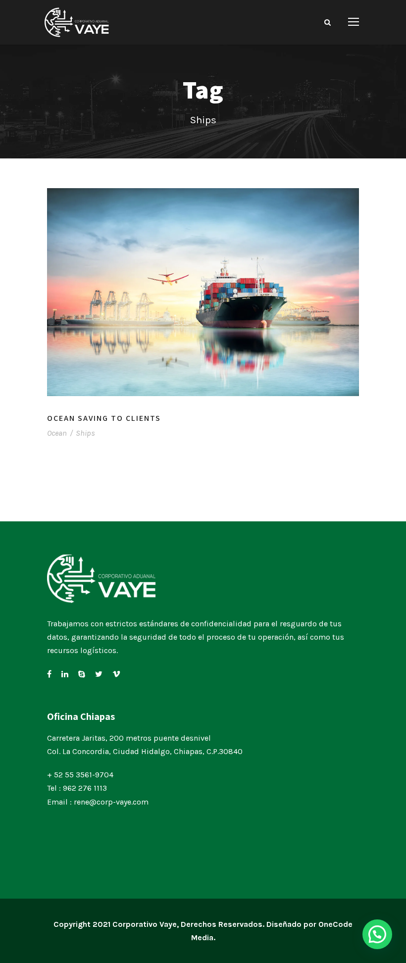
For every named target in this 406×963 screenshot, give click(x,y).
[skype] (81, 674)
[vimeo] (116, 674)
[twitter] (98, 674)
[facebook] (49, 674)
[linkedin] (64, 674)
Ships (85, 433)
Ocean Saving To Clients (104, 418)
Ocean (57, 433)
